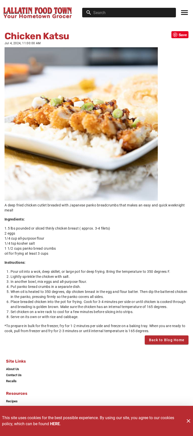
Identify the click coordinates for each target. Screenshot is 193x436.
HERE (55, 423)
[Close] (188, 420)
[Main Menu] (184, 12)
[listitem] (12, 369)
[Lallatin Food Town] (42, 12)
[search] (132, 12)
